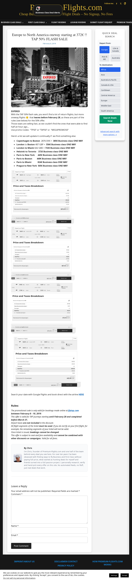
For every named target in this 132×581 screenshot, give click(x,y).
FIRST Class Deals (36, 22)
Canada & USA (107, 85)
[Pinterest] (125, 3)
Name (15, 525)
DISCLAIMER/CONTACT (65, 561)
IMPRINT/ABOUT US (24, 561)
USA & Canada (115, 49)
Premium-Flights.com (66, 7)
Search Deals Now (110, 119)
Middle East (106, 105)
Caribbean (105, 90)
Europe (104, 49)
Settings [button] (114, 575)
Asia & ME (104, 57)
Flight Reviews (58, 22)
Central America (108, 95)
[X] (120, 3)
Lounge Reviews (78, 22)
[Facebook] (116, 3)
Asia (103, 74)
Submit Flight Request (101, 22)
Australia (116, 58)
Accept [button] (124, 575)
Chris (29, 448)
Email (14, 535)
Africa (103, 69)
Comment (16, 494)
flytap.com (73, 410)
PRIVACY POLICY (66, 565)
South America (107, 111)
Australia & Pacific (109, 80)
